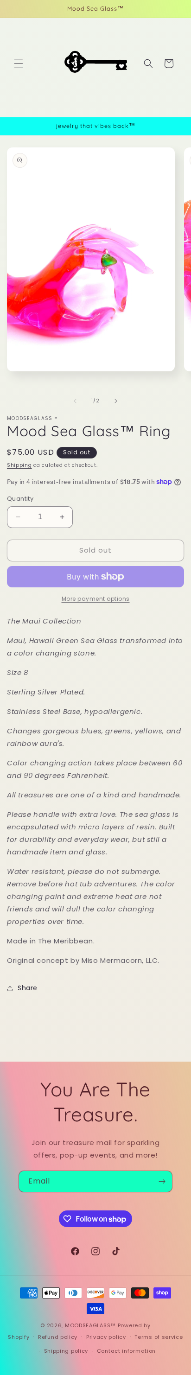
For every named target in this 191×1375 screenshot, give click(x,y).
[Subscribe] (162, 1181)
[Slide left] (75, 401)
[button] (18, 63)
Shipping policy (66, 1351)
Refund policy (57, 1337)
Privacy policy (106, 1337)
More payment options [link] (96, 599)
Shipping (19, 465)
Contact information (126, 1351)
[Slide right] (116, 401)
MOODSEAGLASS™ (91, 1325)
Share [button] (28, 988)
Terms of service (158, 1337)
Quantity (20, 498)
